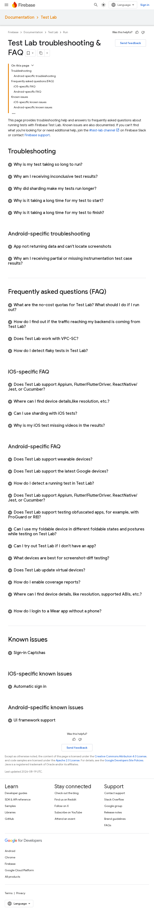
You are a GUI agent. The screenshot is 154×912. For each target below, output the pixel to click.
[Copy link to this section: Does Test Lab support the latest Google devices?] (112, 471)
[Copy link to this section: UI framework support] (59, 720)
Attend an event (65, 819)
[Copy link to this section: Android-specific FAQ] (65, 446)
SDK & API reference (17, 799)
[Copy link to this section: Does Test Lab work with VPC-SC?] (82, 338)
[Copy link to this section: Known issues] (52, 640)
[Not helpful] (143, 32)
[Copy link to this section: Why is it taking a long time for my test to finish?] (108, 212)
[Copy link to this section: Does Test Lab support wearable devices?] (96, 459)
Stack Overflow (114, 799)
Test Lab (49, 17)
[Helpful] (137, 32)
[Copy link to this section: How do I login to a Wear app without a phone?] (105, 611)
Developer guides (16, 793)
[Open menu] (6, 5)
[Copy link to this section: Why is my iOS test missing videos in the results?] (109, 425)
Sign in (144, 5)
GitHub (9, 819)
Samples (10, 806)
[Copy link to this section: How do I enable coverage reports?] (84, 582)
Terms (8, 893)
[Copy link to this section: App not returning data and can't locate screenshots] (115, 246)
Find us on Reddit (65, 799)
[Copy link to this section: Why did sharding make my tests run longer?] (100, 188)
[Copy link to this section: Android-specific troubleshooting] (94, 234)
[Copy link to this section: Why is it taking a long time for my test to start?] (107, 200)
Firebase (13, 32)
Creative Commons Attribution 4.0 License (120, 756)
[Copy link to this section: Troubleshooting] (60, 151)
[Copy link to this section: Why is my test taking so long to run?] (86, 164)
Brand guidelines (115, 819)
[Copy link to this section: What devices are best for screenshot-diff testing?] (113, 558)
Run (65, 32)
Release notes (113, 812)
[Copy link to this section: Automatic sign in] (50, 686)
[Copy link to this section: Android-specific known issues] (87, 707)
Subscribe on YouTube (68, 812)
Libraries (10, 812)
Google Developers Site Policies (124, 760)
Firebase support (37, 135)
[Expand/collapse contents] (32, 65)
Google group (113, 806)
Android (10, 851)
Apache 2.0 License (68, 760)
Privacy (20, 893)
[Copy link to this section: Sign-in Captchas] (49, 652)
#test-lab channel (102, 130)
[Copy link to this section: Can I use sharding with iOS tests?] (81, 413)
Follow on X (62, 806)
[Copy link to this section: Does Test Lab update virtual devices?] (89, 570)
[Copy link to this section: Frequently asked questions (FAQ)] (110, 292)
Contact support (114, 793)
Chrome (10, 857)
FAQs (107, 825)
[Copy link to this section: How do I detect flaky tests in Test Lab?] (92, 350)
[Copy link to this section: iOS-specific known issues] (76, 674)
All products (12, 876)
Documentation (19, 17)
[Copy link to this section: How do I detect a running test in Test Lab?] (98, 483)
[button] (77, 164)
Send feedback (130, 43)
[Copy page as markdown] (41, 53)
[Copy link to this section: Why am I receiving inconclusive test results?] (102, 176)
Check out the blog (67, 793)
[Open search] (95, 4)
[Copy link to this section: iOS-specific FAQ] (53, 372)
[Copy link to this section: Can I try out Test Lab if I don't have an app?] (100, 546)
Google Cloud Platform (19, 870)
